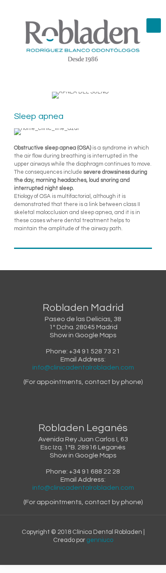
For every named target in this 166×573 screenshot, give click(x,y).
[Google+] (77, 8)
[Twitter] (88, 8)
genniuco (99, 540)
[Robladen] (83, 41)
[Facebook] (66, 8)
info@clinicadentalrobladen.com (83, 367)
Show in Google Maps (83, 335)
